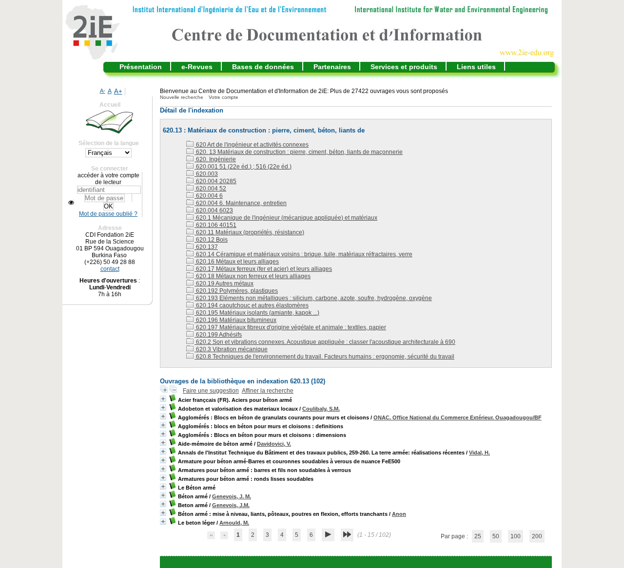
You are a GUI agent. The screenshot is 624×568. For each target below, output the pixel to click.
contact (109, 268)
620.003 (206, 173)
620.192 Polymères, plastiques (236, 290)
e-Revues (197, 67)
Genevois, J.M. (231, 505)
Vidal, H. (479, 452)
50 (495, 536)
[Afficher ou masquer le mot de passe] (71, 203)
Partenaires (332, 67)
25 (477, 536)
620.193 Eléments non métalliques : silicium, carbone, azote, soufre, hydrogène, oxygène (313, 298)
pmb (380, 562)
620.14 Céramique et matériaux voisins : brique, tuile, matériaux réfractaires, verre (303, 254)
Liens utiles (476, 67)
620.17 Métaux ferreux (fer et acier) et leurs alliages (263, 268)
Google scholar (341, 562)
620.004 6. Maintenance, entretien (241, 203)
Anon (399, 514)
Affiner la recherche (267, 390)
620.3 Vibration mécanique (231, 349)
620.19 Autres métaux (224, 283)
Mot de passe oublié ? (108, 213)
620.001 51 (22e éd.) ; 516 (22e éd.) (243, 166)
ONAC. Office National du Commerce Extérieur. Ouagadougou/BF (457, 417)
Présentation (140, 67)
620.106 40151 (215, 225)
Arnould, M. (234, 523)
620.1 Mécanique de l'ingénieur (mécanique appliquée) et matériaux (286, 217)
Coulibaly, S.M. (321, 409)
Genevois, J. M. (231, 496)
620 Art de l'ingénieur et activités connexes (252, 144)
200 (537, 536)
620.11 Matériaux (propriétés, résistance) (249, 232)
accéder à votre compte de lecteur (108, 179)
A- (102, 91)
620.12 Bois (211, 239)
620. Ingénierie (215, 159)
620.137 (206, 247)
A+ (118, 91)
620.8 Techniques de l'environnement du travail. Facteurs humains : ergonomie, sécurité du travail (324, 356)
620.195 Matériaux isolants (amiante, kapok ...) (257, 312)
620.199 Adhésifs (218, 334)
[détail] (163, 399)
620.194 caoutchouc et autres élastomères (252, 305)
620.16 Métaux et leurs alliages (237, 261)
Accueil (109, 104)
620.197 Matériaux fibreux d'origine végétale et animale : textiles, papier (290, 327)
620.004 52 (210, 188)
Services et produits (403, 67)
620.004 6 (209, 195)
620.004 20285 (215, 181)
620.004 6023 (214, 210)
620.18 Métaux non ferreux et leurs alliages (253, 276)
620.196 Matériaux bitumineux (235, 320)
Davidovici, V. (274, 444)
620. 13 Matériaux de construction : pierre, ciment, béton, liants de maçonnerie (299, 152)
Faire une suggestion (211, 390)
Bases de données (263, 67)
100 (515, 536)
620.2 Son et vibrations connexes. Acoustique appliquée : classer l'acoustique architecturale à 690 (325, 342)
